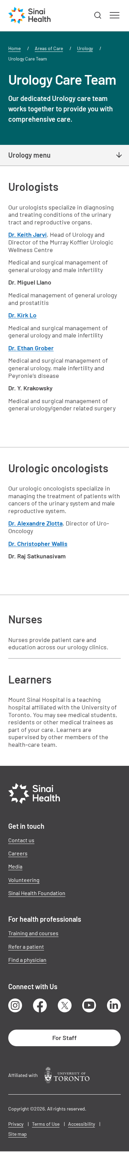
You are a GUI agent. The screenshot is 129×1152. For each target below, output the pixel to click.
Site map (17, 1134)
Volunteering (24, 879)
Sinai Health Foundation (36, 893)
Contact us (21, 840)
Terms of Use (46, 1124)
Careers (18, 853)
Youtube (89, 1005)
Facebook (40, 1005)
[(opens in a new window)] (67, 1075)
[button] (98, 15)
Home (14, 48)
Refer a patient (26, 946)
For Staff (64, 1037)
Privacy (15, 1124)
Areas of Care (49, 48)
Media (15, 866)
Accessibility (81, 1124)
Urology (85, 48)
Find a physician (27, 959)
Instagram (15, 1005)
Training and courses (33, 933)
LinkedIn (114, 1005)
